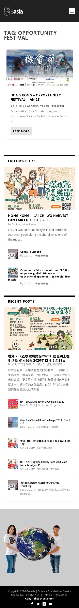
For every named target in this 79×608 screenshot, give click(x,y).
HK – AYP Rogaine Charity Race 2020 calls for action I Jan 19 (43, 463)
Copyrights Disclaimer (39, 598)
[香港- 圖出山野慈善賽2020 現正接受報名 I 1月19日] (13, 443)
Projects (44, 106)
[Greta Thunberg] (13, 254)
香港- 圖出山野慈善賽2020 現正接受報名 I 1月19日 (45, 442)
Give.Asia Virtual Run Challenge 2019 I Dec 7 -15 (45, 421)
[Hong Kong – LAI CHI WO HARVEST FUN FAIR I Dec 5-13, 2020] (39, 188)
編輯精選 (58, 364)
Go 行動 (37, 364)
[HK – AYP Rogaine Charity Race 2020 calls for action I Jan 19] (13, 464)
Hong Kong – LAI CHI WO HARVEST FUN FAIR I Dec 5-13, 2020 (38, 217)
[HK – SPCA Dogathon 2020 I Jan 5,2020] (13, 404)
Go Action (32, 106)
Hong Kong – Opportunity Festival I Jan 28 (36, 97)
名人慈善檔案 (61, 489)
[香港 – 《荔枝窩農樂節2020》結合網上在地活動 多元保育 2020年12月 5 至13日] (39, 328)
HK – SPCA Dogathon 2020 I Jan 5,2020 (42, 401)
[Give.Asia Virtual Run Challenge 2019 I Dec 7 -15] (13, 422)
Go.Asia (16, 224)
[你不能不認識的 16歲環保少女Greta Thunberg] (13, 485)
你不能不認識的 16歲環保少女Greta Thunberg (40, 484)
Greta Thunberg (30, 251)
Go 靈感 (48, 489)
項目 (49, 448)
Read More (21, 131)
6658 (28, 364)
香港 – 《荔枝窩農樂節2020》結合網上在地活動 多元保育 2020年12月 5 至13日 (39, 358)
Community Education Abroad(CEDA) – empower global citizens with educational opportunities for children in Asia (39, 274)
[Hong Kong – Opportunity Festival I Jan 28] (39, 69)
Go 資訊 (47, 364)
